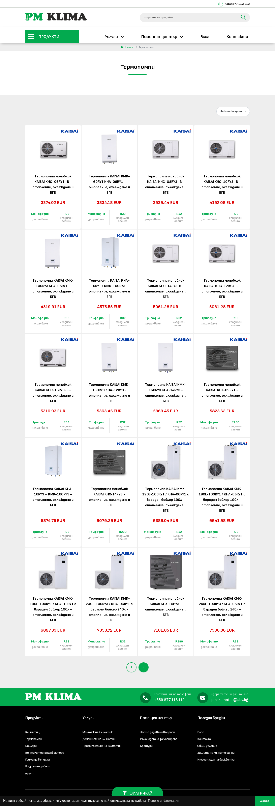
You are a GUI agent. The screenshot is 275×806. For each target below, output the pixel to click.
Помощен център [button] (159, 36)
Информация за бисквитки (216, 760)
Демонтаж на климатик (99, 739)
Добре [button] (264, 800)
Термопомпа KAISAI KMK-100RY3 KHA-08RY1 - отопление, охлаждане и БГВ (52, 288)
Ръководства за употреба (158, 739)
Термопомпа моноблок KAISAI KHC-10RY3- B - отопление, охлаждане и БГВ (222, 184)
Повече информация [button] (163, 800)
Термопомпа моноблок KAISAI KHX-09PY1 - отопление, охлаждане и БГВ (222, 393)
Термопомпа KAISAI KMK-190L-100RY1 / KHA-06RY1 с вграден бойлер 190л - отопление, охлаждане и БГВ (165, 500)
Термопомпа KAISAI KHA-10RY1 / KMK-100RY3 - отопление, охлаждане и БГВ (109, 288)
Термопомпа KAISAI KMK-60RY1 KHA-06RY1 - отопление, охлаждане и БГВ (109, 184)
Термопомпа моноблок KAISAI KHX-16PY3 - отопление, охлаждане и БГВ (165, 606)
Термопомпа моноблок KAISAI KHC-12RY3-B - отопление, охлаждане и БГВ (222, 288)
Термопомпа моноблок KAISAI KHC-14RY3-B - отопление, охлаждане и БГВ (165, 288)
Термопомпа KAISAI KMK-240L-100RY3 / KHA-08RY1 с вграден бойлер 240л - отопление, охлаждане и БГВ (222, 609)
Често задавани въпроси (157, 732)
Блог (204, 36)
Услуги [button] (112, 36)
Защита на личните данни (216, 753)
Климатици (33, 732)
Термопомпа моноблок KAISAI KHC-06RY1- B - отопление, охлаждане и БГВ (52, 184)
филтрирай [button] (140, 793)
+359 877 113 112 (237, 4)
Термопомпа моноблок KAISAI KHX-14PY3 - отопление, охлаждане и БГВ (109, 497)
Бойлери (31, 746)
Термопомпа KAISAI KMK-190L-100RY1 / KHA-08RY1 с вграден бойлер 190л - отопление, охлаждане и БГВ (222, 500)
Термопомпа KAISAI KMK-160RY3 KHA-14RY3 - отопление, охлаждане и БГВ (165, 393)
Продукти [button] (48, 36)
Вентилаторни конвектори (44, 753)
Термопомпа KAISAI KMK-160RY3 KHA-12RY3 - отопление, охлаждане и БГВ (109, 393)
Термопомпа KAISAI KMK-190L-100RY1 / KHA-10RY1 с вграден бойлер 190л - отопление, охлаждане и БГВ (53, 609)
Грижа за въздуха (37, 760)
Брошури (146, 746)
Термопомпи (33, 739)
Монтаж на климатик (98, 732)
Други (29, 773)
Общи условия (207, 746)
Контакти (237, 36)
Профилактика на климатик (102, 746)
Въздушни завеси (37, 766)
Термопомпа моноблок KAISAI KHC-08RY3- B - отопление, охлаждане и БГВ (165, 184)
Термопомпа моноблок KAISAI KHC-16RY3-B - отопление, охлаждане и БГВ (52, 393)
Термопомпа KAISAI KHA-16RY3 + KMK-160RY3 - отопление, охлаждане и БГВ (52, 497)
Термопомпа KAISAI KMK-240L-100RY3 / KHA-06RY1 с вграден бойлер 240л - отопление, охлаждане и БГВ (109, 609)
